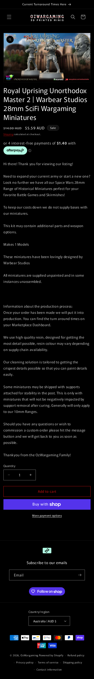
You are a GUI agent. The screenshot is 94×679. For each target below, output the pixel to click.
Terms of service (48, 662)
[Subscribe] (80, 575)
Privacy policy (25, 662)
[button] (9, 17)
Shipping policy (72, 662)
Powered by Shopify (51, 655)
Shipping (8, 134)
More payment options (47, 515)
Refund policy (76, 655)
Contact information (49, 669)
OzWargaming (29, 655)
